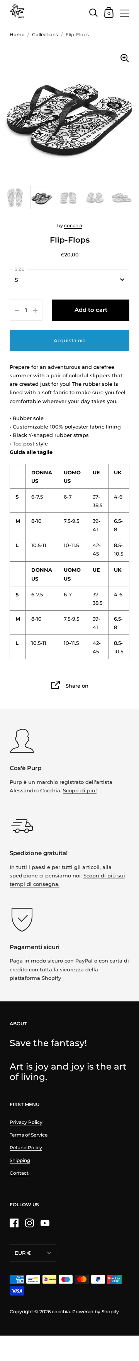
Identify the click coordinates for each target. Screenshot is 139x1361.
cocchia (73, 225)
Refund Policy (26, 1147)
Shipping (20, 1160)
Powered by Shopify (95, 1311)
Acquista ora (70, 340)
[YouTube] (45, 1223)
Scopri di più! (80, 790)
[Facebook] (14, 1223)
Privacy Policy (26, 1122)
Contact (19, 1173)
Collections (45, 34)
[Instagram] (29, 1223)
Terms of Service (28, 1135)
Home (17, 34)
